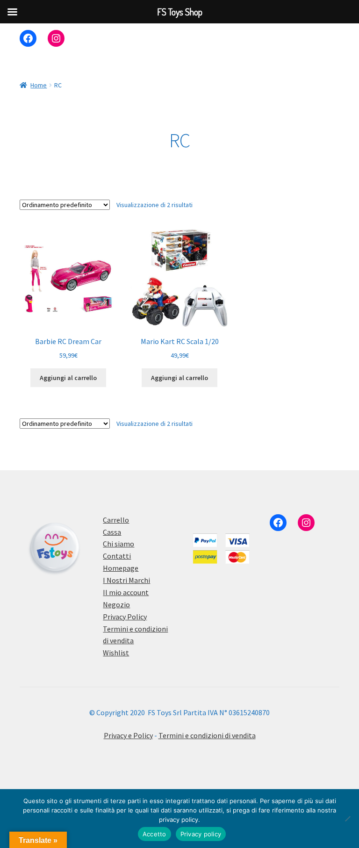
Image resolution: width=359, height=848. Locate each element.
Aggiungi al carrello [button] (68, 378)
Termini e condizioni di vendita (207, 735)
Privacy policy (201, 834)
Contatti (117, 556)
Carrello (116, 520)
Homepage (120, 568)
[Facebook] (28, 38)
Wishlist (116, 652)
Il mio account (126, 592)
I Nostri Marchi (126, 580)
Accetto (154, 834)
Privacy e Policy (128, 735)
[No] (347, 818)
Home (38, 85)
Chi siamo (118, 543)
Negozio (116, 604)
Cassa (112, 532)
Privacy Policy (125, 616)
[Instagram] (56, 38)
